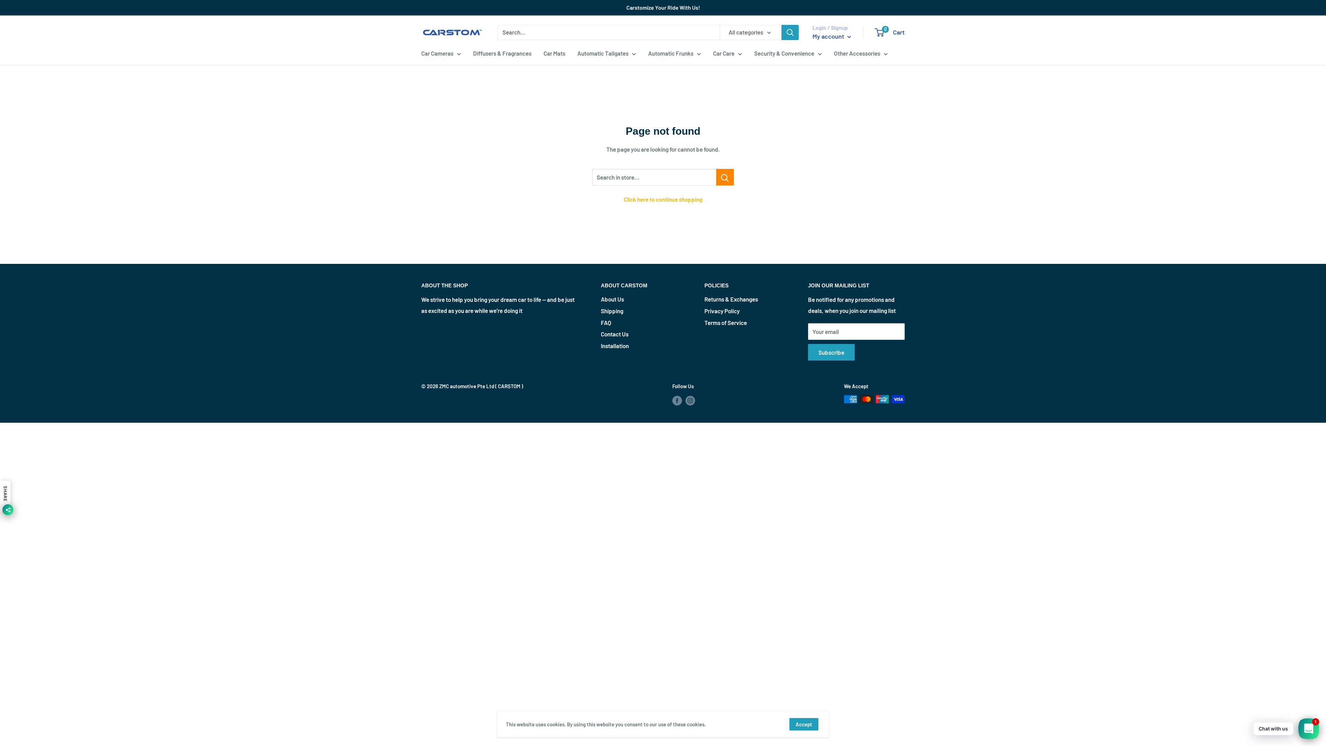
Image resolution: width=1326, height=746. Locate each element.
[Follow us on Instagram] (690, 400)
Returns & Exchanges (731, 299)
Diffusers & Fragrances (502, 53)
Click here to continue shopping (663, 199)
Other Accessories (857, 53)
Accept (804, 724)
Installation (615, 345)
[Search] (790, 32)
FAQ (606, 322)
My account (829, 36)
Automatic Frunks (670, 53)
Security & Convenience (784, 53)
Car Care (723, 53)
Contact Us (614, 334)
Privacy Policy (722, 310)
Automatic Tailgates (602, 53)
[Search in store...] (725, 177)
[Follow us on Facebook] (677, 400)
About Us (612, 299)
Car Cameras (437, 53)
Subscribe (831, 352)
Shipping (612, 310)
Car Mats (554, 53)
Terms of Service (725, 322)
